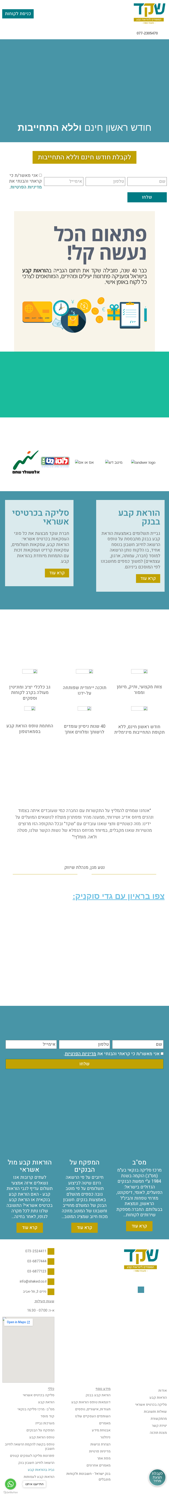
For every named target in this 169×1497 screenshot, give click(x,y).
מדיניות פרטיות (99, 1451)
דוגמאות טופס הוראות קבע (90, 1402)
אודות (162, 1390)
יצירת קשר (159, 1425)
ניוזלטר (105, 1437)
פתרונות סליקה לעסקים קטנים (32, 1455)
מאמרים (104, 1423)
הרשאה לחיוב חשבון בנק (36, 1462)
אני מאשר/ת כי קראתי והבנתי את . (25, 181)
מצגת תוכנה (158, 1432)
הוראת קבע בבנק (98, 1395)
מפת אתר (103, 1458)
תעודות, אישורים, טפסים (92, 1409)
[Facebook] (141, 1290)
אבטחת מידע (101, 1430)
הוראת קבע (46, 1402)
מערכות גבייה (44, 1423)
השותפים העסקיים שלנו (92, 1416)
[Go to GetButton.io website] (11, 1492)
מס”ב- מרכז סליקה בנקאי (36, 1409)
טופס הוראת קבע (41, 1437)
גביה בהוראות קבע (41, 1469)
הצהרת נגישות (100, 1444)
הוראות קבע (158, 1397)
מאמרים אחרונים (98, 1465)
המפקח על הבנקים (40, 1430)
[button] (84, 13)
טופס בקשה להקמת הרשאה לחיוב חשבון (29, 1446)
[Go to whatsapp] (10, 1484)
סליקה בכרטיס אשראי (151, 1404)
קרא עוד (139, 1226)
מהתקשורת (159, 1418)
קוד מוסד (47, 1416)
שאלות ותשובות (155, 1411)
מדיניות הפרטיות (26, 187)
